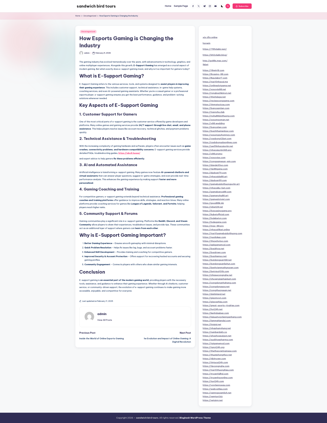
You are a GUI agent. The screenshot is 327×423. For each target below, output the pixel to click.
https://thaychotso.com (215, 241)
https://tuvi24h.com (213, 381)
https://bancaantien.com (216, 108)
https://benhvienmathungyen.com (221, 267)
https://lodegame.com (215, 222)
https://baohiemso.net (215, 256)
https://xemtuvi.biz (213, 396)
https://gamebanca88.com (217, 191)
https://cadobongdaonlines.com (220, 142)
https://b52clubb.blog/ (215, 55)
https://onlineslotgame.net (217, 85)
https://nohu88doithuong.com (219, 115)
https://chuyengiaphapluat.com (219, 279)
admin (102, 314)
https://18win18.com (213, 70)
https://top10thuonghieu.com (218, 370)
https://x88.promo (212, 153)
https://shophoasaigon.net (217, 335)
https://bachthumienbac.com (218, 131)
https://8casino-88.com (215, 74)
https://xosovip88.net (214, 89)
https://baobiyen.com (214, 252)
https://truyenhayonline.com (218, 377)
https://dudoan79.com (215, 172)
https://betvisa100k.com (216, 271)
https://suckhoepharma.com (218, 339)
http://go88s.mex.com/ (215, 60)
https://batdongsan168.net (217, 260)
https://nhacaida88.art (215, 176)
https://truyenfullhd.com (215, 373)
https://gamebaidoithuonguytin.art (221, 184)
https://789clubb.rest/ (215, 49)
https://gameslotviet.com (216, 199)
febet (205, 64)
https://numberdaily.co (215, 332)
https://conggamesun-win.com (219, 161)
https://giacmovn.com (214, 298)
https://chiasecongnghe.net (217, 275)
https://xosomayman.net (216, 119)
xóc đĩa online (210, 37)
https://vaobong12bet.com (217, 138)
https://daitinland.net (214, 294)
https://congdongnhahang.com (219, 282)
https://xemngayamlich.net (217, 392)
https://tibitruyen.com (214, 358)
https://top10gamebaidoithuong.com (222, 233)
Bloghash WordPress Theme (195, 417)
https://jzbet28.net (213, 207)
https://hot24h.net (213, 309)
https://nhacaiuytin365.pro (217, 150)
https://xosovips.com (214, 157)
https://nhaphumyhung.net (217, 328)
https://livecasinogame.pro (217, 210)
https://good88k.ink (213, 203)
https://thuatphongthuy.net (217, 354)
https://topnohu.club (214, 112)
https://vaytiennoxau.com (216, 385)
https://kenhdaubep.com (216, 313)
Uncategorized (88, 32)
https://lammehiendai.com (217, 320)
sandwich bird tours (96, 6)
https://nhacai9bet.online (216, 229)
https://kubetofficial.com (216, 214)
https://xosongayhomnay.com (219, 134)
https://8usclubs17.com (215, 77)
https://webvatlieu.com (215, 389)
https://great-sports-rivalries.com (221, 305)
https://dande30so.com (215, 165)
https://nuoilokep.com (214, 237)
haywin (206, 43)
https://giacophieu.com (215, 301)
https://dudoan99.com (215, 180)
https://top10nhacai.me (215, 81)
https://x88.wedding (214, 123)
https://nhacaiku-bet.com (216, 188)
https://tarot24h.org (213, 347)
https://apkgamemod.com (216, 244)
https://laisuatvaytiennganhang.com (222, 317)
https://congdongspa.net (216, 286)
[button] (242, 6)
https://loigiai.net (212, 324)
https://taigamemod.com (216, 343)
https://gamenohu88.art (215, 195)
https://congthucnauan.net (217, 290)
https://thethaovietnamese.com (220, 351)
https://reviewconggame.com (218, 100)
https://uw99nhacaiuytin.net (218, 146)
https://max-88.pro (213, 226)
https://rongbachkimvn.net (217, 93)
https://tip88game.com (215, 169)
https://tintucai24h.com (215, 362)
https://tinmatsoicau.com (216, 104)
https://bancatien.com (215, 127)
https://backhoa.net (213, 248)
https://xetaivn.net (213, 400)
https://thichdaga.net (214, 96)
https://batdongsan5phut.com (219, 263)
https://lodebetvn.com (215, 218)
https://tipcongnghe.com (216, 366)
